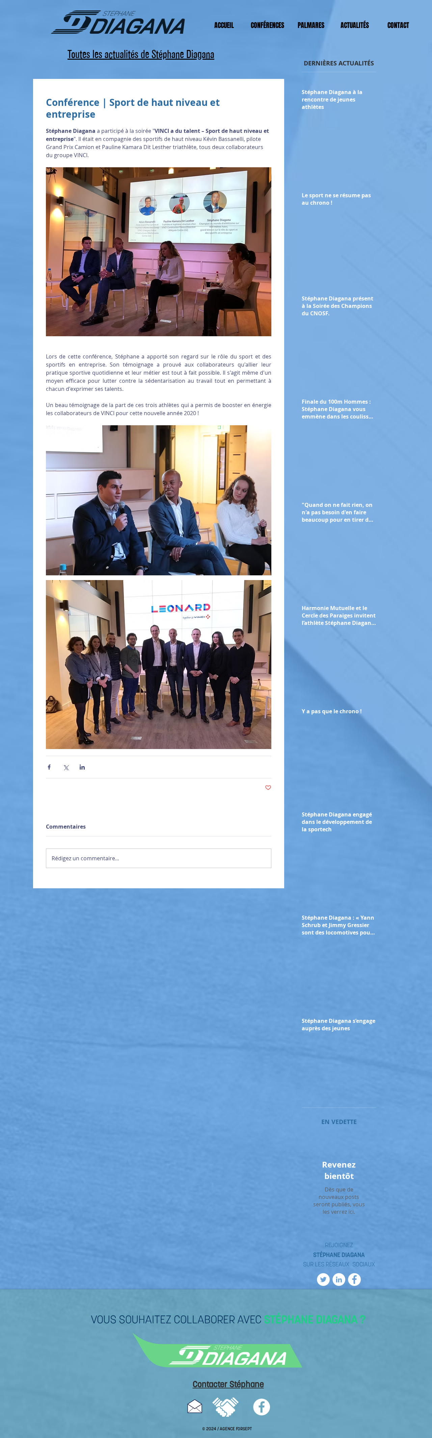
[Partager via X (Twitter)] (65, 767)
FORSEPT (244, 1429)
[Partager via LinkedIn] (82, 767)
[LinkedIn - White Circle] (338, 1279)
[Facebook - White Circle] (354, 1279)
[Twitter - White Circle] (323, 1279)
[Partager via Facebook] (49, 767)
